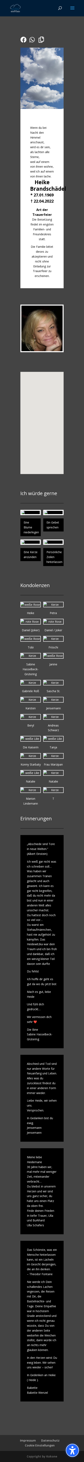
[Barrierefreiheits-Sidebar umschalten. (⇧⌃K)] (72, 1450)
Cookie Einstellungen (40, 1445)
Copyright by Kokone (42, 1456)
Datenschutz (50, 1440)
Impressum (28, 1440)
